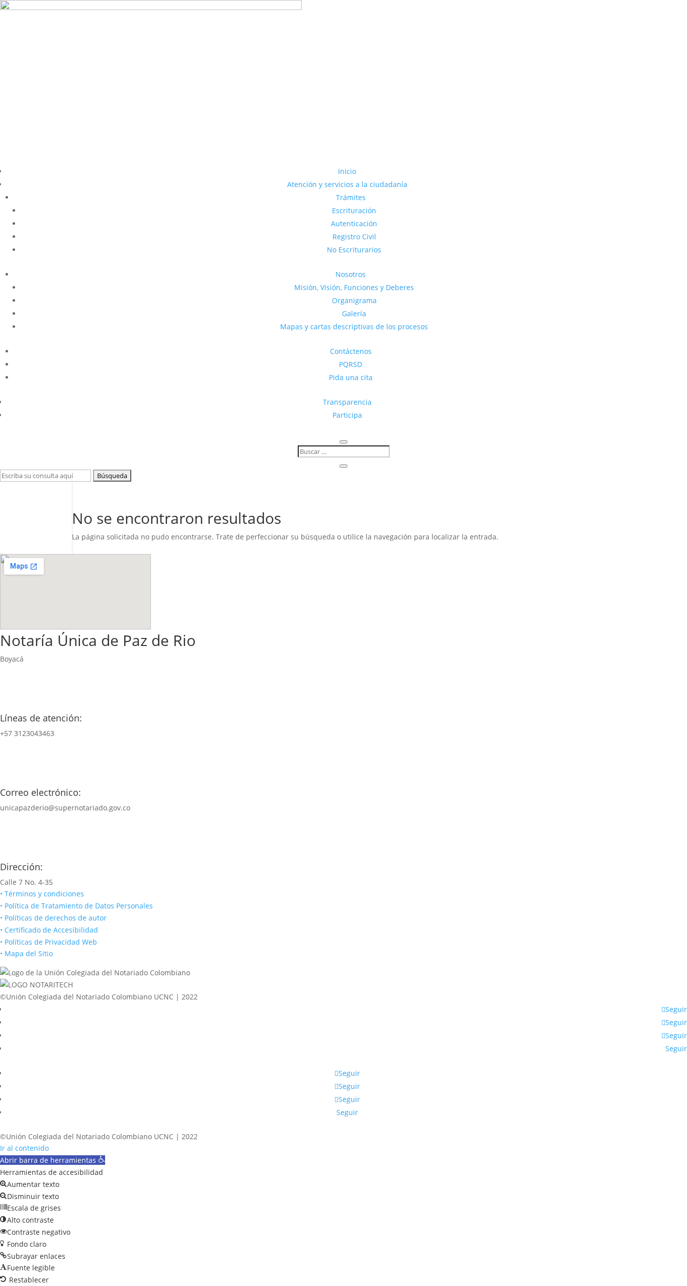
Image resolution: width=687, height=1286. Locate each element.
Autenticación (354, 223)
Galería (354, 313)
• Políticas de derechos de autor (53, 918)
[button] (52, 1160)
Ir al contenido (24, 1148)
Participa (347, 415)
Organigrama (354, 300)
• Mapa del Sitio (27, 953)
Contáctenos (351, 351)
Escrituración (354, 210)
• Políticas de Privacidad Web (48, 942)
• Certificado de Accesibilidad (49, 930)
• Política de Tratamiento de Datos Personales (76, 905)
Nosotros (350, 274)
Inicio (347, 171)
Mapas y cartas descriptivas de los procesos (354, 326)
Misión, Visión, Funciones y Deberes (354, 287)
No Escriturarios (354, 249)
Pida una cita (351, 377)
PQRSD (350, 364)
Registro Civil (354, 236)
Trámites (351, 197)
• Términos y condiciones (42, 893)
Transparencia (347, 402)
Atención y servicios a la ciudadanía (347, 184)
